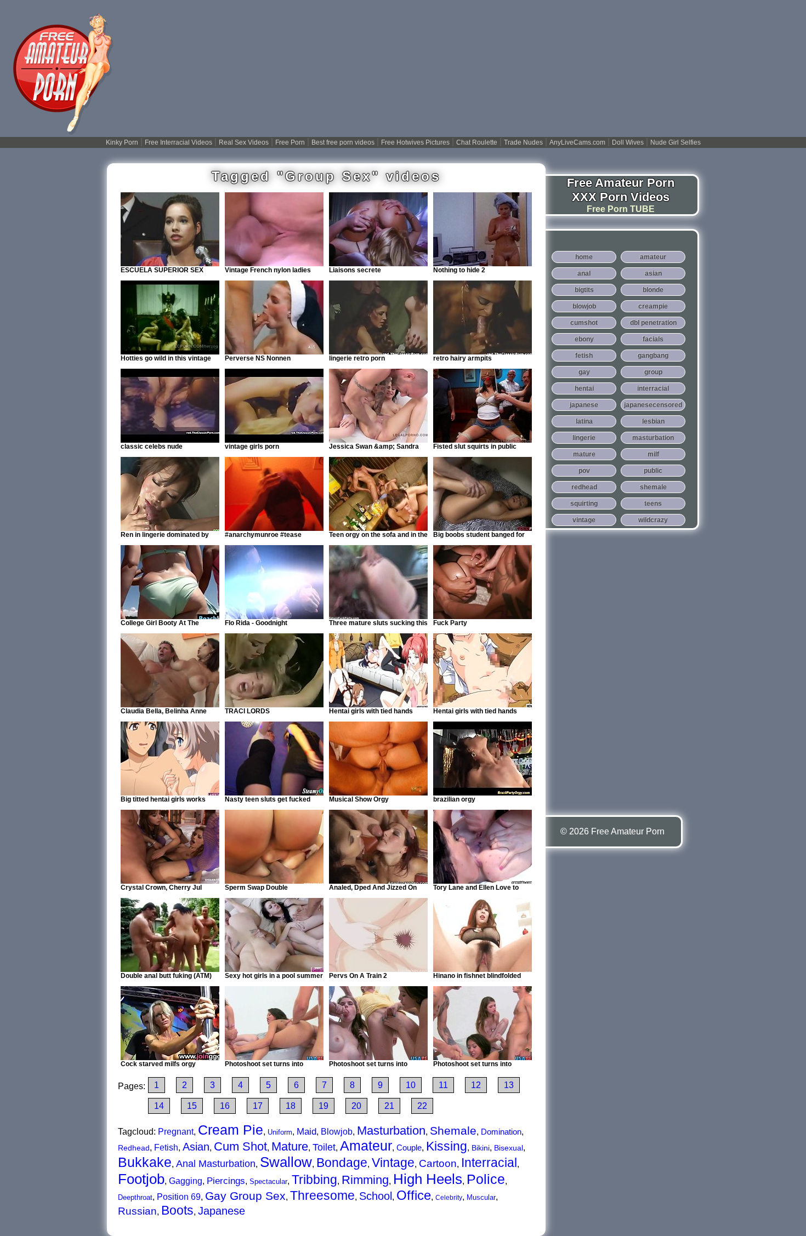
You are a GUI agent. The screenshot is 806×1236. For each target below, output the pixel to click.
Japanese (221, 1211)
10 (411, 1085)
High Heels (427, 1179)
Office (413, 1195)
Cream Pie (230, 1129)
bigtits (584, 290)
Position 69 (179, 1196)
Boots (177, 1210)
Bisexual (508, 1147)
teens (653, 503)
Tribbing (314, 1179)
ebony (584, 339)
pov (584, 470)
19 (323, 1106)
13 (509, 1085)
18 (291, 1106)
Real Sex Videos (244, 142)
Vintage (393, 1162)
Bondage (341, 1162)
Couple (409, 1147)
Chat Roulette (476, 142)
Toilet (324, 1147)
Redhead (134, 1147)
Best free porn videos (342, 142)
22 (422, 1106)
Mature (289, 1146)
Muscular (481, 1197)
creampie (653, 306)
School (375, 1196)
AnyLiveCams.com (577, 142)
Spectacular (268, 1181)
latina (584, 421)
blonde (653, 290)
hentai (584, 388)
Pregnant (176, 1131)
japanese (584, 405)
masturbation (653, 438)
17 (258, 1106)
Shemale (453, 1130)
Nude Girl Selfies (675, 142)
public (653, 470)
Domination (501, 1131)
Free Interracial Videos (178, 142)
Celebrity (448, 1197)
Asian (196, 1147)
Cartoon (438, 1163)
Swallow (286, 1162)
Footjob (141, 1179)
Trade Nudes (523, 142)
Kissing (446, 1146)
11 (443, 1085)
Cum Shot (240, 1146)
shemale (653, 487)
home (584, 257)
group (653, 372)
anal (584, 273)
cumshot (584, 323)
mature (584, 454)
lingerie (583, 438)
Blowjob (337, 1131)
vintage (583, 520)
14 (159, 1106)
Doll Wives (628, 142)
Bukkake (145, 1162)
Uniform (280, 1132)
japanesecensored (653, 405)
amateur (653, 257)
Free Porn (290, 142)
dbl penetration (653, 323)
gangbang (653, 355)
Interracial (489, 1162)
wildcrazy (653, 520)
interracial (653, 388)
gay (584, 372)
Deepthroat (135, 1197)
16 (225, 1106)
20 (356, 1106)
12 (476, 1085)
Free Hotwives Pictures (415, 142)
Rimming (365, 1180)
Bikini (481, 1147)
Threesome (322, 1195)
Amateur (366, 1145)
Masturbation (391, 1130)
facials (653, 339)
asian (653, 273)
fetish (584, 355)
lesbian (653, 421)
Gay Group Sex (245, 1195)
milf (653, 454)
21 (389, 1106)
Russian (137, 1211)
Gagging (185, 1181)
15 (192, 1106)
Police (486, 1179)
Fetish (166, 1147)
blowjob (584, 306)
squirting (584, 503)
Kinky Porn (122, 142)
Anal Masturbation (216, 1163)
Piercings (226, 1181)
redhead (584, 487)
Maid (306, 1131)
